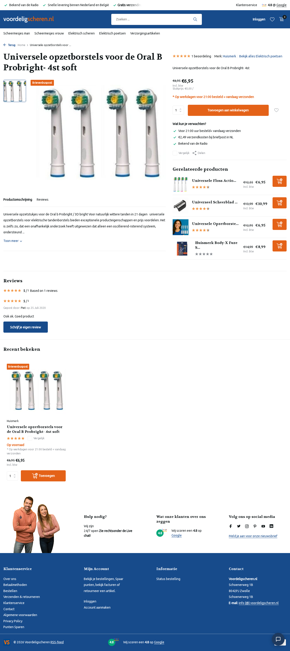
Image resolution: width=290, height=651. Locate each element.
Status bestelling (168, 579)
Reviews (42, 199)
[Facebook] (230, 526)
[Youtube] (263, 526)
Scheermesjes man (16, 33)
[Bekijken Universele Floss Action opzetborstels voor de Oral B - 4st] (180, 184)
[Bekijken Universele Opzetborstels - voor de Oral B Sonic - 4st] (180, 227)
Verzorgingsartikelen (145, 33)
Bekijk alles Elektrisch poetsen (260, 56)
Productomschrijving (17, 199)
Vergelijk (184, 152)
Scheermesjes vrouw (49, 33)
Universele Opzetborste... (215, 223)
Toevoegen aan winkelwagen (228, 110)
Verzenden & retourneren (21, 597)
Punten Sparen (13, 627)
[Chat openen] (278, 639)
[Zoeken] (195, 19)
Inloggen (90, 601)
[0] (280, 19)
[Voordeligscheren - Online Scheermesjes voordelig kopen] (32, 19)
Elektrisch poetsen (112, 33)
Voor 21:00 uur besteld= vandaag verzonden (209, 131)
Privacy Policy (12, 621)
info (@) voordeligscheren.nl (259, 603)
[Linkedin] (271, 526)
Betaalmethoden (15, 585)
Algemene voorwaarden (20, 615)
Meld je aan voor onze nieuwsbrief (253, 536)
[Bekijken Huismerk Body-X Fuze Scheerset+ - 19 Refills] (182, 248)
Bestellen (10, 591)
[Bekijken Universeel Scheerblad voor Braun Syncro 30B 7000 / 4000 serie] (180, 206)
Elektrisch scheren (81, 33)
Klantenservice (246, 5)
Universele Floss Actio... (214, 180)
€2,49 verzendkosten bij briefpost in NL (205, 137)
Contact (8, 609)
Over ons (9, 579)
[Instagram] (247, 526)
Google (281, 5)
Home (21, 45)
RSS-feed (57, 642)
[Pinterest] (255, 526)
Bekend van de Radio (193, 143)
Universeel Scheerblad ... (214, 202)
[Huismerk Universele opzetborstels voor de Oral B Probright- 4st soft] (36, 390)
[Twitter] (239, 526)
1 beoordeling (201, 56)
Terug (11, 45)
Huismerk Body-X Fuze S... (216, 245)
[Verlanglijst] (272, 19)
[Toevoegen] (280, 181)
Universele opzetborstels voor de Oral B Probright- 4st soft (35, 429)
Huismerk (229, 56)
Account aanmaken (97, 607)
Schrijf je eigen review (25, 327)
